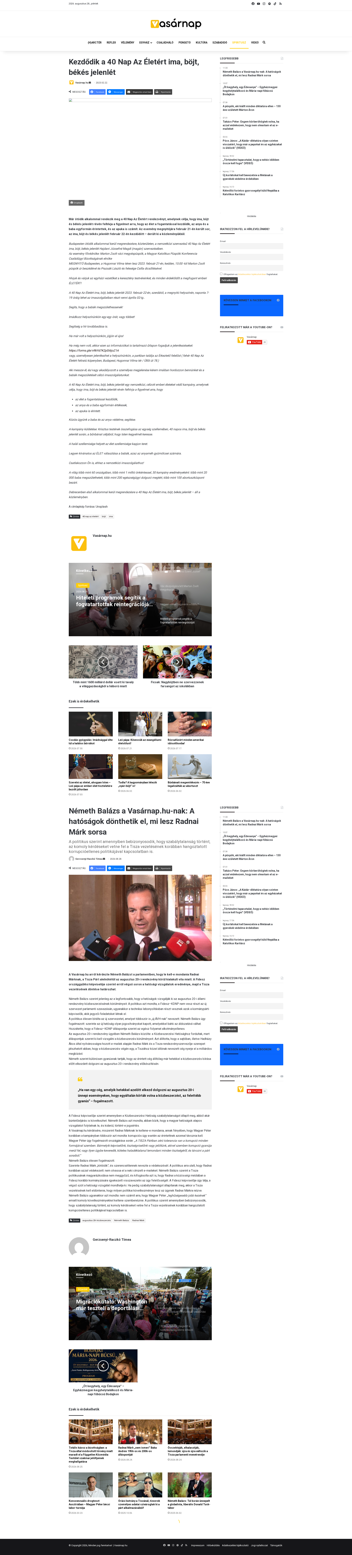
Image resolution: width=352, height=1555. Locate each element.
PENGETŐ (185, 42)
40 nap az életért (90, 516)
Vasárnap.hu (81, 82)
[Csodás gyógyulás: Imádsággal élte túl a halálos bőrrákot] (91, 724)
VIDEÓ (255, 42)
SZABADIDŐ (219, 42)
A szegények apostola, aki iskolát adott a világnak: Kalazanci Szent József (108, 601)
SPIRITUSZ (239, 42)
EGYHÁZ (144, 42)
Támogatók (276, 1545)
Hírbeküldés (213, 1545)
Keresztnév (225, 263)
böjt (104, 516)
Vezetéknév (225, 252)
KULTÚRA (201, 42)
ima (111, 516)
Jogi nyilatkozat (259, 1545)
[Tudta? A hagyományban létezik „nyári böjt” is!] (140, 766)
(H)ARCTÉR (95, 42)
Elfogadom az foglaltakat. (251, 274)
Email (223, 241)
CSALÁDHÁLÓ (165, 42)
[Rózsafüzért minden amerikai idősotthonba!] (190, 724)
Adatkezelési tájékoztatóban (252, 274)
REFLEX (111, 42)
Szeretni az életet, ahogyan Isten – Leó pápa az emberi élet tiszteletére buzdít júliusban (90, 786)
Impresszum (197, 1545)
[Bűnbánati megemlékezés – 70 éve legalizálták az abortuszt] (190, 766)
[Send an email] (90, 82)
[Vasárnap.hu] (176, 24)
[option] (140, 599)
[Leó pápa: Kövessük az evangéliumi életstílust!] (140, 724)
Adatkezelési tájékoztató (235, 1545)
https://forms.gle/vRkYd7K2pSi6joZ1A (94, 350)
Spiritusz (82, 585)
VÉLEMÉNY (127, 42)
